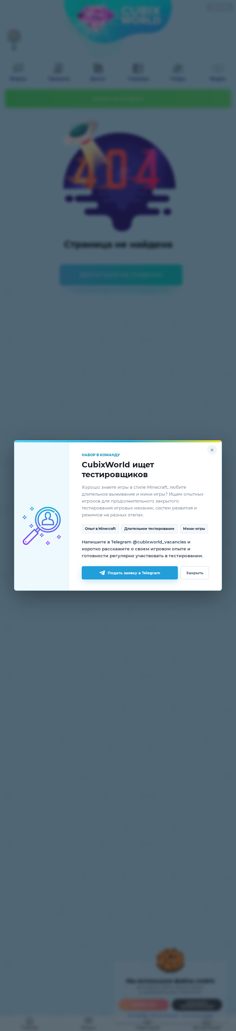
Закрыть (194, 573)
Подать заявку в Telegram (134, 573)
